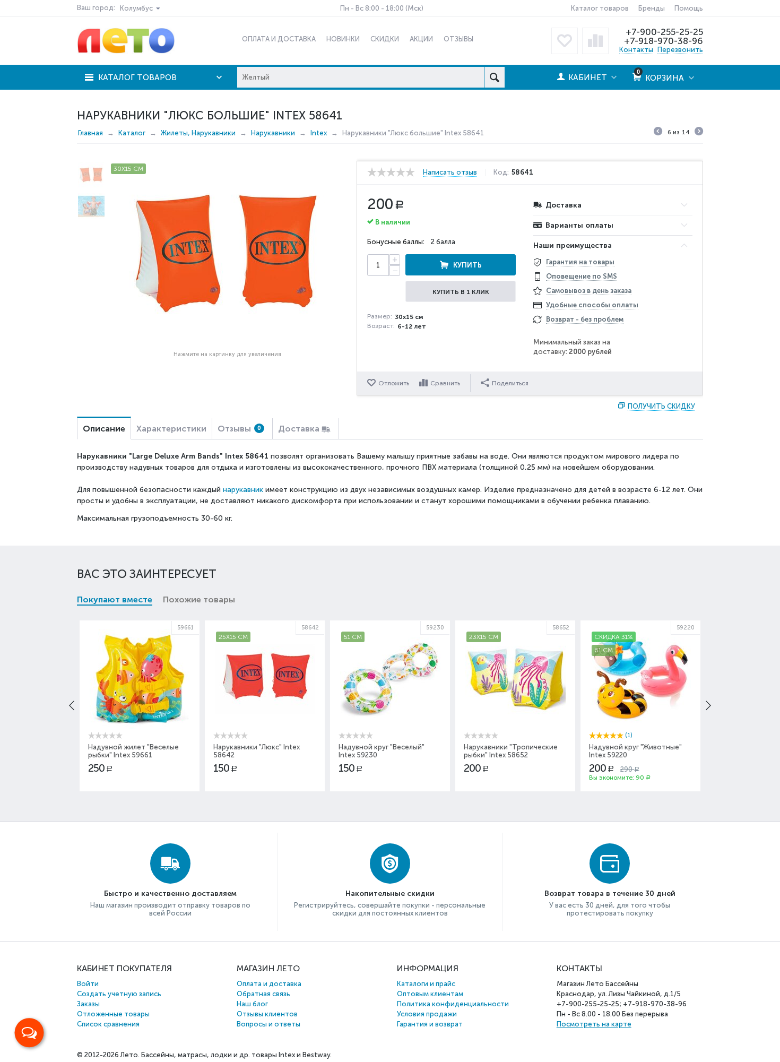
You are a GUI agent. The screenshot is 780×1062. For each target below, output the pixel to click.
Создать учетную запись (119, 994)
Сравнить (445, 383)
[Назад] (658, 133)
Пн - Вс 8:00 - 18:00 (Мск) (381, 8)
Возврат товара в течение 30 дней (609, 893)
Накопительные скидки (390, 893)
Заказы (88, 1004)
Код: (501, 172)
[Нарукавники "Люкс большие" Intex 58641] (227, 254)
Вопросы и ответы (268, 1024)
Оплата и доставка (269, 984)
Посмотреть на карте (594, 1024)
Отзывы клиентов (267, 1014)
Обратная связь (263, 994)
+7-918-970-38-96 (663, 41)
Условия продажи (427, 1014)
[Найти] (494, 77)
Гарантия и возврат (430, 1024)
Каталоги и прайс (426, 984)
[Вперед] (699, 133)
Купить (467, 265)
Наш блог (252, 1004)
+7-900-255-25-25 (664, 32)
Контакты (636, 50)
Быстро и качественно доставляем (170, 893)
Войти (88, 984)
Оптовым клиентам (430, 994)
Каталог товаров (600, 8)
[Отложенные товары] (564, 41)
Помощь (688, 8)
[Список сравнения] (595, 41)
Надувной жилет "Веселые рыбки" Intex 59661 (133, 751)
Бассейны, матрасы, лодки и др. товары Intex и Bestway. (236, 1055)
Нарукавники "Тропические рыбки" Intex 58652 (511, 751)
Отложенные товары (113, 1014)
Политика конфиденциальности (453, 1004)
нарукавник (243, 489)
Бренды (651, 8)
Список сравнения (108, 1024)
